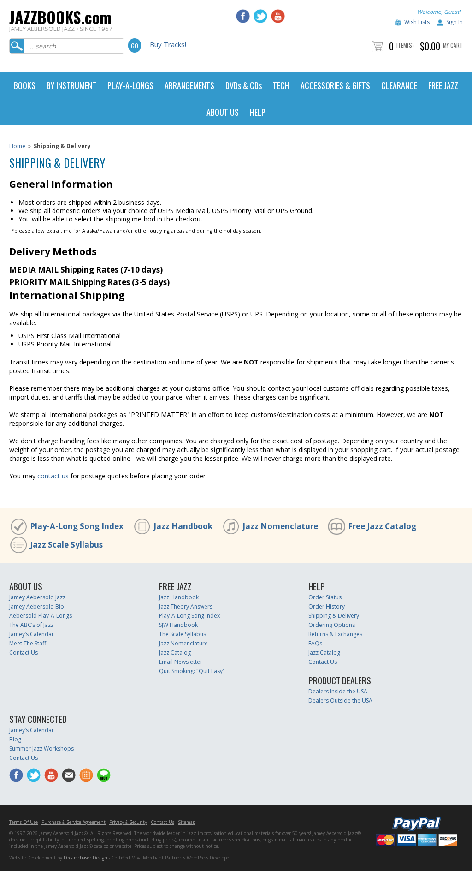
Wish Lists (417, 22)
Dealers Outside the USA (340, 700)
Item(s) (405, 45)
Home (17, 146)
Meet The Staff (27, 643)
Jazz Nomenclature (280, 526)
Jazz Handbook (182, 526)
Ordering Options (331, 625)
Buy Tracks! (168, 44)
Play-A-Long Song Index (77, 526)
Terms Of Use (23, 822)
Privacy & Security (128, 822)
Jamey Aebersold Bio (36, 606)
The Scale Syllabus (182, 634)
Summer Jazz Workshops (41, 748)
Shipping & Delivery (333, 616)
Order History (326, 606)
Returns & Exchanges (335, 634)
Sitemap (186, 822)
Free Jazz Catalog (382, 526)
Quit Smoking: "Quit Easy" (192, 671)
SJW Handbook (178, 625)
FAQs (315, 643)
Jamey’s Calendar (31, 634)
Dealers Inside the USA (337, 691)
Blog (15, 739)
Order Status (325, 597)
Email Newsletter (180, 662)
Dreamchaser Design (85, 857)
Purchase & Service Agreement (73, 822)
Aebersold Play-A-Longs (40, 616)
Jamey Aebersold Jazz (37, 597)
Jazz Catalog (175, 652)
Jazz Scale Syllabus (66, 544)
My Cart (453, 45)
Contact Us (23, 652)
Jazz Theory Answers (185, 606)
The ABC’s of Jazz (31, 625)
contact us (53, 475)
